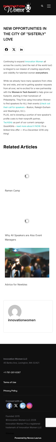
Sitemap (10, 433)
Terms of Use (9, 382)
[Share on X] (14, 50)
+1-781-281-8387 (12, 372)
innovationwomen (22, 320)
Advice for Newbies (16, 284)
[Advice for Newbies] (27, 249)
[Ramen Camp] (27, 156)
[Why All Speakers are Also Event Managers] (27, 200)
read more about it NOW (28, 126)
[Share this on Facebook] (6, 50)
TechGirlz (8, 122)
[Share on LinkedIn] (21, 50)
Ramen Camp (12, 190)
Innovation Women (34, 61)
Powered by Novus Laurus (28, 438)
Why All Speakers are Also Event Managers (23, 237)
